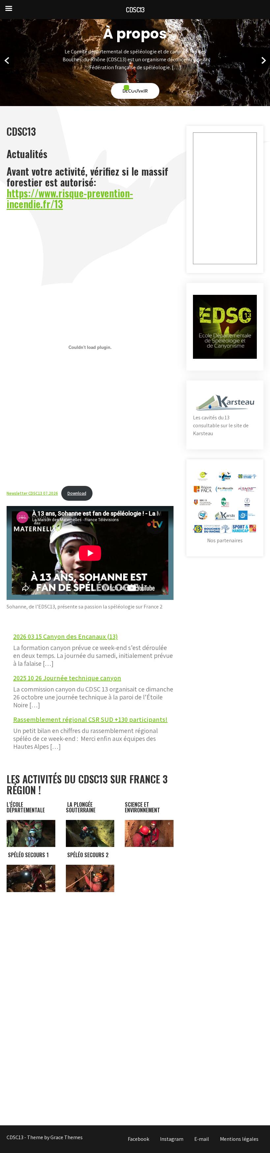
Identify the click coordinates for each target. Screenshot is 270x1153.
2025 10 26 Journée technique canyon (67, 678)
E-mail (201, 1139)
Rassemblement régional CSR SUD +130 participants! (90, 719)
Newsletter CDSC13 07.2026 (32, 493)
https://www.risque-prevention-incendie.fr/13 (70, 198)
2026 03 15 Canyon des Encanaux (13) (65, 636)
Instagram (171, 1139)
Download (77, 493)
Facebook (138, 1139)
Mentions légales (239, 1139)
